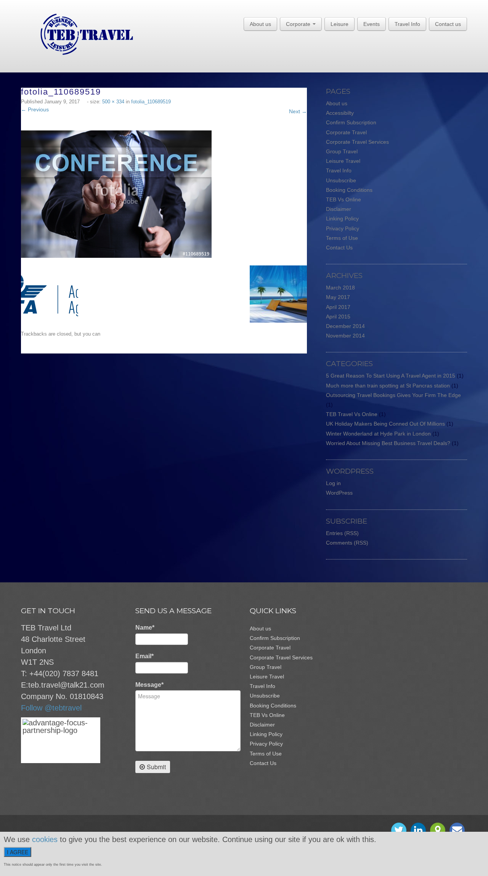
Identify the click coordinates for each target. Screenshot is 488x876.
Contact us (448, 24)
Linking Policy (342, 218)
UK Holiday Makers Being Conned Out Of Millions (385, 424)
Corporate (299, 24)
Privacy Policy (342, 228)
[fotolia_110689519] (116, 194)
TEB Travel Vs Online (351, 414)
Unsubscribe (341, 180)
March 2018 (340, 287)
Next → (298, 111)
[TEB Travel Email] (457, 830)
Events (371, 24)
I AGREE (17, 852)
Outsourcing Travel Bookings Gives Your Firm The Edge (393, 395)
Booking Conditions (349, 190)
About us (260, 24)
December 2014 (345, 326)
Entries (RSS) (342, 533)
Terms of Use (342, 238)
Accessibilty (340, 113)
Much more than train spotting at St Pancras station (388, 386)
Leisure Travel (343, 161)
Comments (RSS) (347, 543)
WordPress (339, 493)
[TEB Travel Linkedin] (418, 830)
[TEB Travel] (77, 34)
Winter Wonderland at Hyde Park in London (378, 434)
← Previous (35, 109)
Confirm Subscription (351, 122)
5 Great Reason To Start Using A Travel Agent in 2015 (390, 376)
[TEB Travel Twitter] (398, 830)
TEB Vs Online (343, 199)
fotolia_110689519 (151, 101)
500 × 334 (113, 101)
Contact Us (339, 247)
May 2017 (338, 297)
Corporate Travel (346, 132)
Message (149, 685)
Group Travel (342, 151)
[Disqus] (168, 449)
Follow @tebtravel (51, 708)
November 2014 (345, 336)
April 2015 (338, 316)
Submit (156, 766)
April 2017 (338, 307)
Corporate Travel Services (357, 142)
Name (144, 627)
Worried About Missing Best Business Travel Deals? (388, 443)
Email (144, 656)
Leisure (339, 24)
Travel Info (407, 24)
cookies (45, 839)
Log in (333, 483)
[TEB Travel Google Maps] (437, 830)
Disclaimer (338, 209)
